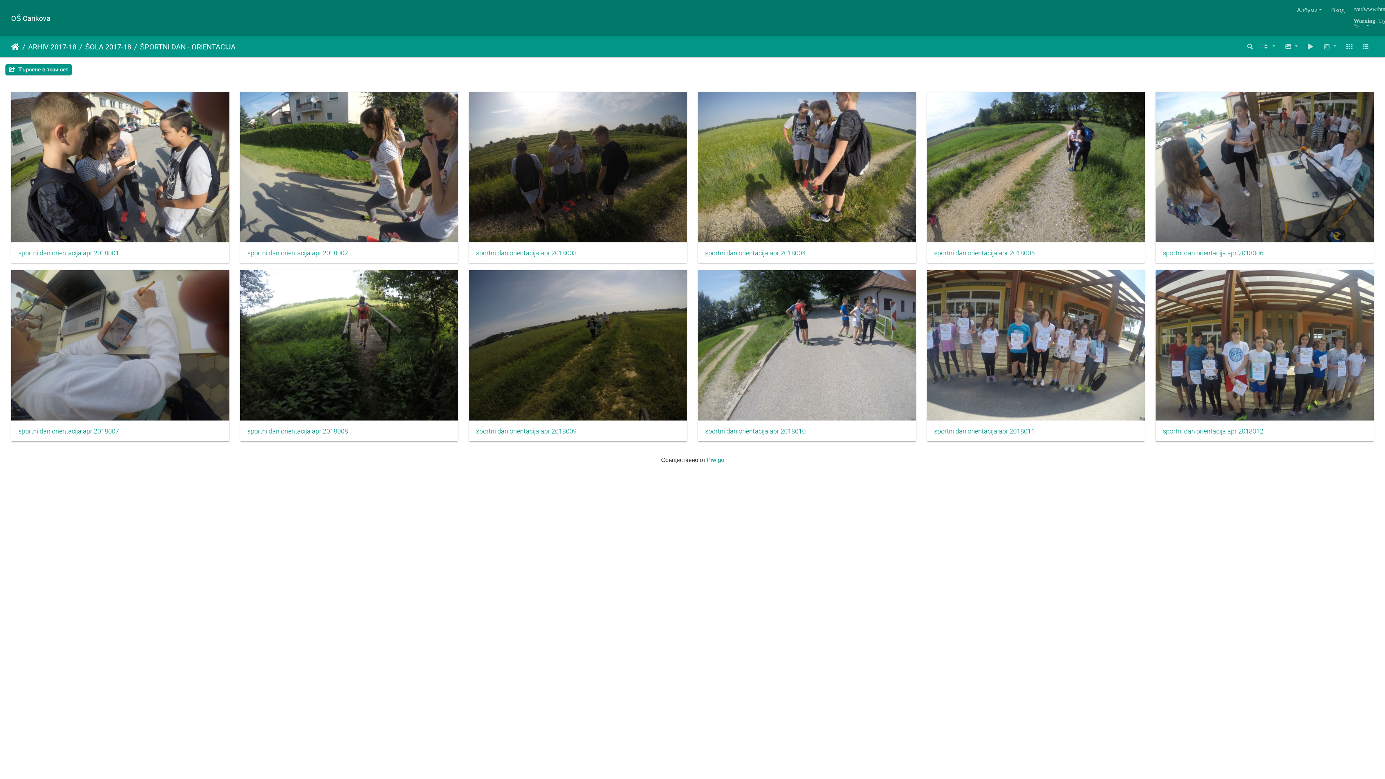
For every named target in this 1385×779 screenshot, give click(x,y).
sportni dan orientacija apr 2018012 (1213, 431)
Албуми (1307, 10)
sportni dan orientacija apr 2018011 (984, 431)
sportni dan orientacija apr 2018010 (755, 431)
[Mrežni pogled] (1349, 46)
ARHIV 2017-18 (52, 47)
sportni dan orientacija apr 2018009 (526, 431)
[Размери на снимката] (1291, 46)
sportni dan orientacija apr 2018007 (68, 431)
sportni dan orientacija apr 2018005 (984, 253)
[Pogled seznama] (1365, 46)
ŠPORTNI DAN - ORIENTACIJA (188, 47)
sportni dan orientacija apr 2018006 (1213, 253)
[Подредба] (1269, 46)
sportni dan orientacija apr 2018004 (755, 253)
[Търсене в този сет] (1250, 46)
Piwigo (715, 460)
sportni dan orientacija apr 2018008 (297, 431)
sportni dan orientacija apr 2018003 (526, 253)
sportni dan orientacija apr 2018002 (297, 253)
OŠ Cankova (30, 18)
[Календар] (1330, 46)
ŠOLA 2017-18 (108, 47)
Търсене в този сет (42, 69)
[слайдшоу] (1310, 46)
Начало (15, 46)
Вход (1338, 10)
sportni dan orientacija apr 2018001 (68, 253)
